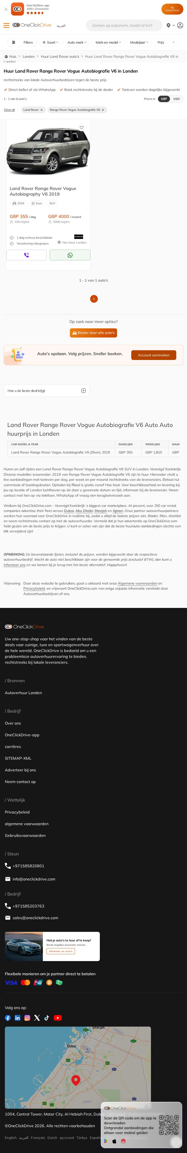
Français (38, 1137)
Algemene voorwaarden (137, 583)
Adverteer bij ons (20, 769)
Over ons (13, 723)
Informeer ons (15, 565)
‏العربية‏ (23, 1137)
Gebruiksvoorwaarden (25, 835)
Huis (12, 56)
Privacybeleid (34, 588)
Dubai (69, 511)
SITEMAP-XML (18, 758)
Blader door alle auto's (96, 333)
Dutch (52, 1137)
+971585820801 (28, 865)
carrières (13, 746)
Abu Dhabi (84, 511)
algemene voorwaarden (26, 823)
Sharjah (100, 511)
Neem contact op (20, 781)
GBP (164, 99)
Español (96, 1137)
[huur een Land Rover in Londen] (48, 150)
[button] (6, 25)
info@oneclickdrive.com (34, 879)
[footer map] (78, 1068)
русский (67, 1137)
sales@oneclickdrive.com (35, 917)
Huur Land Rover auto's (60, 56)
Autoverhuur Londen (23, 692)
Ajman (118, 511)
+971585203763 (28, 906)
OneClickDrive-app (38, 7)
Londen (29, 56)
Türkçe (81, 1137)
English (11, 1137)
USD (176, 99)
